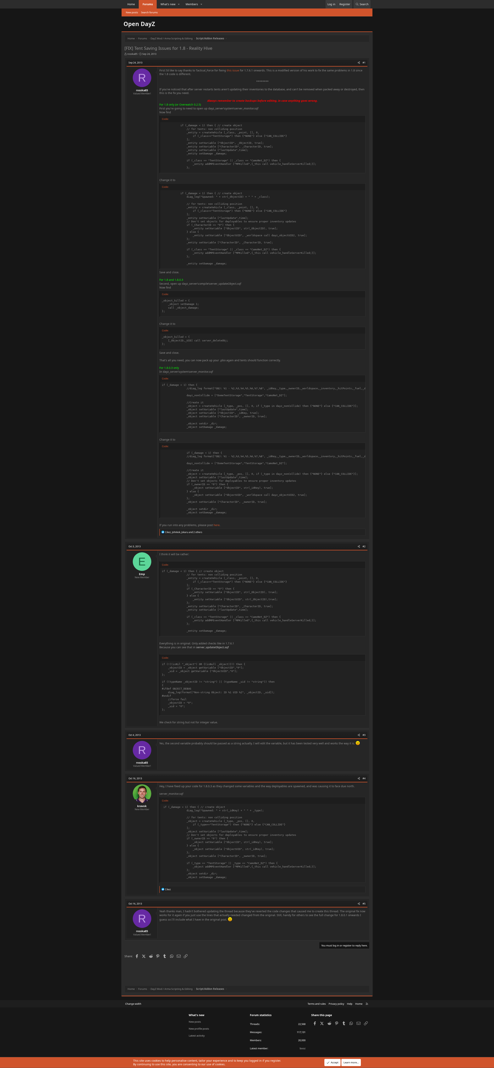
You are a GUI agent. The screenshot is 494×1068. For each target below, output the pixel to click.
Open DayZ (139, 24)
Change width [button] (133, 1003)
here (217, 525)
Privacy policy (336, 1003)
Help (349, 1003)
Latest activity (197, 1035)
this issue (233, 70)
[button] (179, 4)
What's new (168, 4)
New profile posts (199, 1028)
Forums (148, 4)
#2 (364, 546)
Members (192, 4)
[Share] (358, 63)
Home (131, 4)
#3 (364, 735)
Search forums (149, 12)
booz (302, 1048)
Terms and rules (317, 1003)
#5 (364, 903)
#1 (364, 62)
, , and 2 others (183, 532)
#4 (364, 778)
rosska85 (132, 54)
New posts (132, 12)
